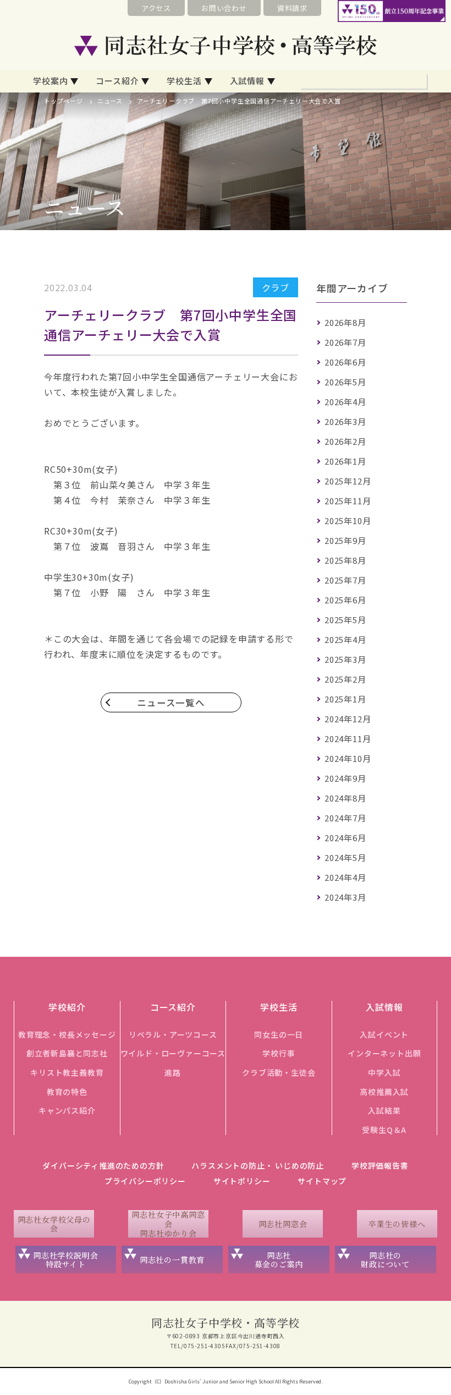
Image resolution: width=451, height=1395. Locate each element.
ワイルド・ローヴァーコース (173, 1053)
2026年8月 (345, 322)
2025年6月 (345, 600)
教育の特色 (67, 1091)
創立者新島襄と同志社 (67, 1053)
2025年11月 (347, 500)
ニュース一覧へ (171, 702)
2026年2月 (345, 441)
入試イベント (384, 1034)
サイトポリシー (242, 1180)
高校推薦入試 (384, 1091)
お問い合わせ (224, 8)
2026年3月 (345, 421)
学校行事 (278, 1053)
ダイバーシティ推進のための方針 (103, 1165)
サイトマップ (322, 1180)
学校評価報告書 (380, 1165)
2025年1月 (345, 699)
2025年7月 (345, 580)
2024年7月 (345, 818)
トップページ (63, 100)
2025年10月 (347, 520)
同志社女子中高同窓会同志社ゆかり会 (168, 1224)
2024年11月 (347, 738)
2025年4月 (345, 639)
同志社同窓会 (282, 1223)
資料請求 (292, 8)
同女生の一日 (278, 1034)
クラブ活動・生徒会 (278, 1072)
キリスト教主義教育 (66, 1072)
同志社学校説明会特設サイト (65, 1260)
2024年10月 (347, 758)
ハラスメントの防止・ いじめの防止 (257, 1165)
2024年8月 (345, 798)
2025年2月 (345, 679)
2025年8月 (345, 560)
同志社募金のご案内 (279, 1260)
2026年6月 (345, 362)
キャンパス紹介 (67, 1110)
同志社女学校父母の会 (54, 1224)
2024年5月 (345, 857)
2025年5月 (345, 619)
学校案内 (50, 80)
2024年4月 (345, 877)
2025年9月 (345, 540)
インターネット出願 (384, 1053)
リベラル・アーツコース (173, 1034)
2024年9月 (345, 778)
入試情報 (247, 80)
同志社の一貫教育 (172, 1259)
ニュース (110, 100)
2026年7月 (345, 342)
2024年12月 (347, 718)
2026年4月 (345, 401)
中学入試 (384, 1072)
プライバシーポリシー (145, 1180)
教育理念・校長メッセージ (67, 1034)
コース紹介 (117, 80)
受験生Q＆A (384, 1129)
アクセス (156, 8)
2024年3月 (345, 897)
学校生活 (184, 80)
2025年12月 (347, 481)
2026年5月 (345, 382)
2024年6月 (345, 837)
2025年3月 (345, 659)
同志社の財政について (385, 1260)
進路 (172, 1072)
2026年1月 (345, 461)
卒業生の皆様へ (397, 1223)
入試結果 (384, 1110)
